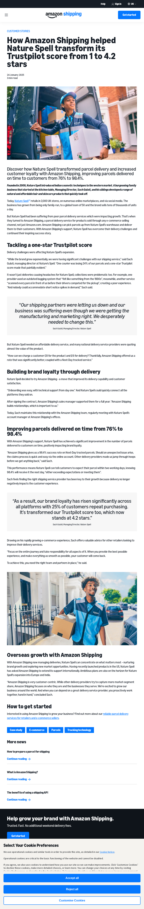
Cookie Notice (107, 851)
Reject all (72, 889)
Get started (129, 15)
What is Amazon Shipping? (22, 772)
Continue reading (17, 759)
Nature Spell (21, 201)
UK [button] (132, 3)
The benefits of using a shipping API (27, 792)
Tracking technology (79, 730)
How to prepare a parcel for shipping (28, 751)
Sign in (118, 3)
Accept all (72, 877)
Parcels (55, 730)
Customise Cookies (72, 900)
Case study (16, 730)
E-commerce (36, 730)
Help (103, 3)
